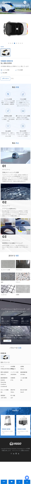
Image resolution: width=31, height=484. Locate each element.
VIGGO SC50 (6, 429)
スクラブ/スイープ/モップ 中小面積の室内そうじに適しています (7, 432)
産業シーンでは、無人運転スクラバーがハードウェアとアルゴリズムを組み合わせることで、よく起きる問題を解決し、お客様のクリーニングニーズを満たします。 (13, 337)
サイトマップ (16, 450)
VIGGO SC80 (21, 429)
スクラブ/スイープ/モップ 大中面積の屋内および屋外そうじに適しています (23, 432)
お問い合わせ (5, 78)
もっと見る (7, 340)
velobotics (26, 450)
